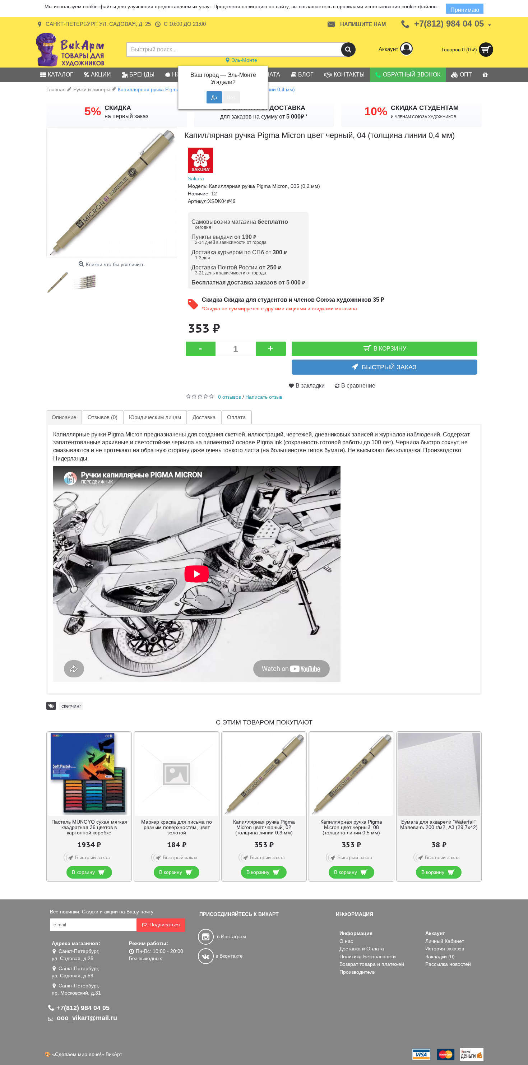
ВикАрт (114, 1054)
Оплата (236, 417)
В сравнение (358, 386)
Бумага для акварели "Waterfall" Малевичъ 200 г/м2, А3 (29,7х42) (439, 824)
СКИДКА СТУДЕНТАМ (425, 107)
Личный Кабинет (444, 941)
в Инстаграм (231, 936)
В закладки (310, 386)
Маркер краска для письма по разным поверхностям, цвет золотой (176, 827)
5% (92, 111)
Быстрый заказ (389, 367)
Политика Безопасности (367, 956)
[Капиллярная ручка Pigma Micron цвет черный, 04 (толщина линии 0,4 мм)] (111, 192)
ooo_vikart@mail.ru (86, 1018)
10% (375, 111)
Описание (64, 417)
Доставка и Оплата (361, 948)
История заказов (444, 948)
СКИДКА (118, 107)
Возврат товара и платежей (371, 964)
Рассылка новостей (448, 964)
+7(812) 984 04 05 (83, 1007)
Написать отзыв (263, 397)
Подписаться (164, 924)
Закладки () (440, 956)
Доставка (204, 417)
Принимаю (464, 10)
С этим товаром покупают (264, 722)
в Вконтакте (229, 956)
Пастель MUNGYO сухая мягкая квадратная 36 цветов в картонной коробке (89, 827)
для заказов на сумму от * (263, 117)
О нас (346, 941)
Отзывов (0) (102, 417)
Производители (357, 972)
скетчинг (71, 706)
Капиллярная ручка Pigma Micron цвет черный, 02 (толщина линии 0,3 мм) (264, 827)
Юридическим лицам (155, 417)
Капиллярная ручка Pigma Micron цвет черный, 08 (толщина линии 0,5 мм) (351, 827)
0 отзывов (229, 397)
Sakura (196, 178)
